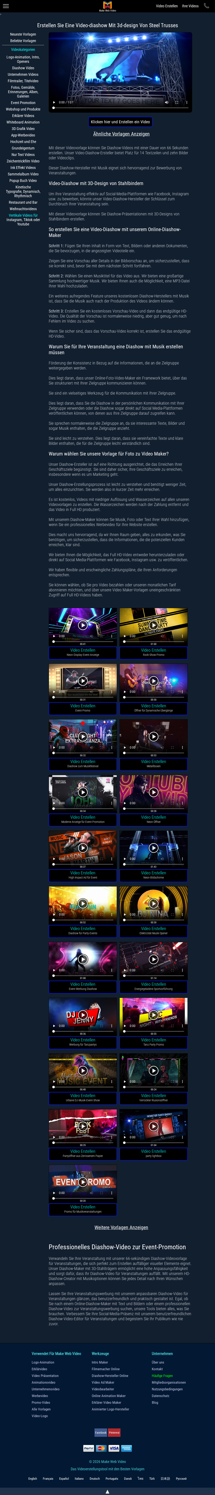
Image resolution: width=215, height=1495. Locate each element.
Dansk (128, 1479)
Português (112, 1479)
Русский (181, 1479)
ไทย (140, 1479)
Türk (152, 1479)
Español (64, 1479)
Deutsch (95, 1479)
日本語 (165, 1479)
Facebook (100, 1432)
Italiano (79, 1479)
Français (48, 1479)
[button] (83, 627)
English (32, 1479)
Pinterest (114, 1432)
